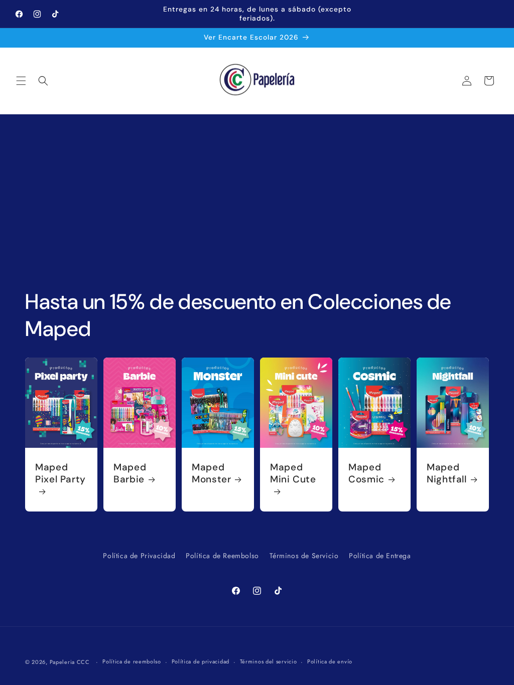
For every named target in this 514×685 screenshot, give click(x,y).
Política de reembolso (131, 661)
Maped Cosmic (366, 473)
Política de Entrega (380, 556)
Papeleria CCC (70, 662)
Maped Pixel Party (60, 473)
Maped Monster (211, 473)
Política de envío (329, 661)
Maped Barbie (129, 473)
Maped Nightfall (447, 473)
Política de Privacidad (139, 556)
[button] (21, 81)
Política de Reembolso (222, 556)
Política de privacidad (200, 661)
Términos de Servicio (304, 556)
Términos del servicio (268, 661)
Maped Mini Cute (293, 473)
